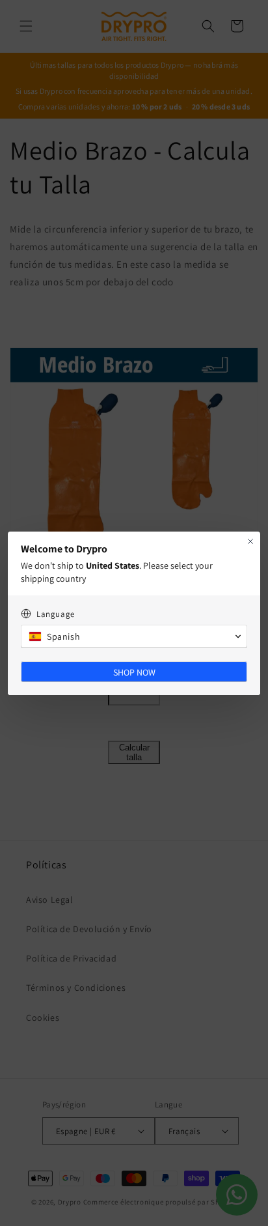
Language (55, 614)
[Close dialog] (250, 541)
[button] (134, 636)
